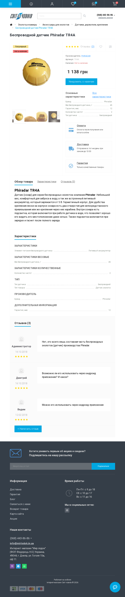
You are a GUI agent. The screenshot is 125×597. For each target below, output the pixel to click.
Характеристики (46, 181)
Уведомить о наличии (81, 81)
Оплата (81, 125)
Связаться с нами (20, 504)
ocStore (68, 580)
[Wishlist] (100, 46)
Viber (12, 566)
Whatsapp (24, 566)
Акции (13, 518)
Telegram (18, 566)
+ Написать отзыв (28, 428)
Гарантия (82, 163)
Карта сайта (17, 513)
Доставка (83, 144)
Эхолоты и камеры (27, 24)
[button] (52, 4)
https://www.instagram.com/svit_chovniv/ (67, 510)
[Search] (84, 16)
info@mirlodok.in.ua (22, 543)
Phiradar (86, 56)
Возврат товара (19, 509)
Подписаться (103, 466)
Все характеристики (101, 95)
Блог (12, 499)
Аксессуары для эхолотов (56, 24)
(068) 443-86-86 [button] (20, 538)
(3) (92, 46)
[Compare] (110, 46)
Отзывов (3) (68, 181)
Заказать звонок (105, 18)
